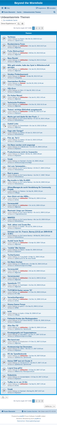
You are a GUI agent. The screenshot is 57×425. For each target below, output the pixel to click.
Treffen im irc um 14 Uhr (17, 382)
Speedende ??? (14, 283)
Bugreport (18, 92)
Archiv (17, 200)
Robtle (22, 226)
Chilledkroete (24, 147)
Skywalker (23, 334)
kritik (10, 311)
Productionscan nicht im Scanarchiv (23, 152)
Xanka (22, 132)
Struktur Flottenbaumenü (18, 74)
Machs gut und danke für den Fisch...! (23, 117)
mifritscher (24, 46)
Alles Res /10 (13, 326)
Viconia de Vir (24, 363)
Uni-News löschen (15, 262)
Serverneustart (13, 276)
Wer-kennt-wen (14, 340)
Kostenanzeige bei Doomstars (20, 347)
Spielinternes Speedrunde (23, 329)
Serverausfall (13, 204)
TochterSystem (14, 255)
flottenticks (12, 375)
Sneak (10, 159)
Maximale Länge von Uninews (20, 211)
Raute (22, 39)
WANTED (11, 218)
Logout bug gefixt (15, 368)
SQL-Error (12, 88)
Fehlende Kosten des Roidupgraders (23, 319)
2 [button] (36, 28)
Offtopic (17, 193)
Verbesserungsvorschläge (23, 162)
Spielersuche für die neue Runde (25, 258)
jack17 (22, 306)
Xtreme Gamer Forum (16, 304)
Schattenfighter (25, 377)
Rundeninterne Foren (16, 44)
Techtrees (11, 37)
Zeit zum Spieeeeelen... (17, 166)
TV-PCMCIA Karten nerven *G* (20, 290)
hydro (22, 313)
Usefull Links (13, 124)
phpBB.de (38, 418)
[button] (42, 28)
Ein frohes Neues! (15, 96)
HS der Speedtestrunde (17, 354)
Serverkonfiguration (16, 297)
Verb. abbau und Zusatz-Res (19, 225)
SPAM (17, 308)
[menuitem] (7, 8)
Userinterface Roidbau (17, 81)
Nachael (22, 161)
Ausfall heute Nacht (15, 241)
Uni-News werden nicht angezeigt (21, 145)
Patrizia (22, 191)
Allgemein (18, 47)
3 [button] (39, 28)
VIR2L (22, 348)
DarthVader (23, 285)
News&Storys (19, 120)
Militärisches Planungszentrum (24, 371)
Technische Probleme (16, 103)
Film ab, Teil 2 (13, 138)
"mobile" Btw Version (16, 248)
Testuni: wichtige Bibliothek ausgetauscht (25, 110)
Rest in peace (13, 173)
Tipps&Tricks (19, 40)
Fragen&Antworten (21, 214)
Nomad (22, 76)
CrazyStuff (23, 257)
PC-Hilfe (17, 293)
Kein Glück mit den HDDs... (19, 196)
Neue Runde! (13, 58)
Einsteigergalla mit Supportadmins (22, 333)
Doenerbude (24, 125)
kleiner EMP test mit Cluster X (20, 361)
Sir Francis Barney (26, 118)
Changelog (18, 78)
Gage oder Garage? (15, 131)
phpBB (21, 416)
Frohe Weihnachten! (16, 51)
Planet (22, 154)
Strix (21, 90)
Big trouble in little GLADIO (19, 180)
